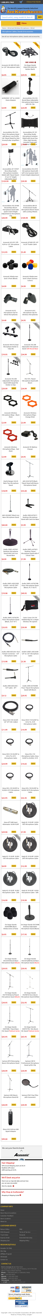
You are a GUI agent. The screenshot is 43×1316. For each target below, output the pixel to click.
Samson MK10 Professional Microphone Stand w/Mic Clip (30, 1063)
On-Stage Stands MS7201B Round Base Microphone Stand (11, 961)
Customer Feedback (6, 1216)
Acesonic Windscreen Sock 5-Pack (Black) (10, 277)
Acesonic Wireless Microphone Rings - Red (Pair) (11, 449)
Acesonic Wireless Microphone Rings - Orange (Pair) (30, 415)
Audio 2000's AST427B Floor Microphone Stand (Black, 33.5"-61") (10, 620)
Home (2, 1210)
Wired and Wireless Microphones (18, 28)
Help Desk (19, 1267)
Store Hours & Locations (8, 1213)
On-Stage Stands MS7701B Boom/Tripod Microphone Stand (11, 995)
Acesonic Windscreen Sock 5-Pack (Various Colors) (30, 278)
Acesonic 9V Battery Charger (30, 448)
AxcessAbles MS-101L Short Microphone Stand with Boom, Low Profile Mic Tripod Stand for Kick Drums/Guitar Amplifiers (10, 136)
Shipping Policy (24, 1240)
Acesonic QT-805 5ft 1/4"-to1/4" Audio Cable (30, 243)
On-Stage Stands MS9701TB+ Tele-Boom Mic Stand (30, 1029)
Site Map (3, 1251)
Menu (24, 23)
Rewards (22, 1235)
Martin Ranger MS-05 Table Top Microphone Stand (11, 483)
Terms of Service (24, 1232)
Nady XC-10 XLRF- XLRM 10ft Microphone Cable (30, 823)
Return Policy (4, 1229)
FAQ (20, 1229)
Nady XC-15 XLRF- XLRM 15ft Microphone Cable (10, 857)
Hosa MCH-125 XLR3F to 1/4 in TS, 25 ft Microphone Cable (10, 756)
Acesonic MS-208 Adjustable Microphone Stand (30, 347)
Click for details (7, 1186)
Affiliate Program (6, 1254)
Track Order (4, 1235)
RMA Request (4, 1232)
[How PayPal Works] (21, 1299)
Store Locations (5, 1218)
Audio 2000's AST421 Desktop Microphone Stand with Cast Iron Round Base (10, 552)
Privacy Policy (21, 1314)
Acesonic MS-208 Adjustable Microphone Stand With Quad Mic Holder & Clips (11, 382)
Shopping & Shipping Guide (10, 1195)
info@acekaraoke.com (18, 1282)
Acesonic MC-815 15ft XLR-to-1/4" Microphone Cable (10, 244)
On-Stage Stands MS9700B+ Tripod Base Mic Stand (11, 1029)
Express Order (5, 1238)
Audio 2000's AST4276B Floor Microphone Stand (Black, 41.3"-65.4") (30, 585)
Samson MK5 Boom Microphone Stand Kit (10, 1096)
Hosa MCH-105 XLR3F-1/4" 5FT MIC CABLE (11, 721)
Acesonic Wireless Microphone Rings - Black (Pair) (10, 415)
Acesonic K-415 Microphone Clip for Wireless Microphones (30, 312)
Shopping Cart (21, 2)
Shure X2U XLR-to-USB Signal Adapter (11, 1130)
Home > (5, 28)
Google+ (29, 1314)
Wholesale (3, 1257)
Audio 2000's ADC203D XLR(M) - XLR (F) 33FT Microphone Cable (11, 585)
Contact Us (4, 1259)
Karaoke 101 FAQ (6, 1248)
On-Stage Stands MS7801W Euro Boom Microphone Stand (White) (30, 995)
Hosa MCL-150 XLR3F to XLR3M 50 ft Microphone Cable (30, 790)
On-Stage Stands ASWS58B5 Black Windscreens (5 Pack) (10, 927)
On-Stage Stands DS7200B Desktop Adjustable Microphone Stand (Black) (30, 927)
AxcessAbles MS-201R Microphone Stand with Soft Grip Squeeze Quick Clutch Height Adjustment (30, 172)
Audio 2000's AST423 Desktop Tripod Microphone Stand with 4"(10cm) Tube (30, 552)
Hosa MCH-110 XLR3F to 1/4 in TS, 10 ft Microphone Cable (30, 722)
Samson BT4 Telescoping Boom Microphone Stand (10, 1062)
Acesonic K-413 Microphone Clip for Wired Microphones (11, 312)
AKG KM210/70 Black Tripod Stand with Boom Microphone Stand (30, 483)
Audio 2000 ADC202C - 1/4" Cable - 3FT (11, 687)
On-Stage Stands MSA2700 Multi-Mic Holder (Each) (30, 67)
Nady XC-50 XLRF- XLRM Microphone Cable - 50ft (30, 891)
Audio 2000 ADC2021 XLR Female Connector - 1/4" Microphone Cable (11, 654)
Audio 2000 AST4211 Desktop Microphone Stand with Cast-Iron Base (30, 517)
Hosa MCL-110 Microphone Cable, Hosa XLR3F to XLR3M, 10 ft (30, 756)
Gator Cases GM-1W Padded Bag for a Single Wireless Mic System (30, 620)
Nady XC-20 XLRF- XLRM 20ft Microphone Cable (30, 857)
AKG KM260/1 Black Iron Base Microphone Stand (10, 516)
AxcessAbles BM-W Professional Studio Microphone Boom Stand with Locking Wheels (30, 209)
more (14, 75)
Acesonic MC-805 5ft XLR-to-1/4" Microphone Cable (11, 66)
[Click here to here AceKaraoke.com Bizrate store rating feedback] (21, 1307)
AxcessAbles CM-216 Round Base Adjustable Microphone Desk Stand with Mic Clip (30, 101)
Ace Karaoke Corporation (20, 1313)
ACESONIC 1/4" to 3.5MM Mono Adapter (10, 99)
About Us (3, 1221)
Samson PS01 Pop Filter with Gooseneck (30, 1096)
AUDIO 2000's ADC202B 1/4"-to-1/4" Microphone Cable (30, 654)
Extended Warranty (25, 1238)
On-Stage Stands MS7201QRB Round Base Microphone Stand (30, 961)
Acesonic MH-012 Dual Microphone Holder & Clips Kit (11, 347)
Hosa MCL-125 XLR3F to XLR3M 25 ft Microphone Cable (10, 790)
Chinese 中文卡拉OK (34, 2)
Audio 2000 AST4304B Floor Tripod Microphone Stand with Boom (30, 688)
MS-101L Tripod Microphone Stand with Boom (30, 381)
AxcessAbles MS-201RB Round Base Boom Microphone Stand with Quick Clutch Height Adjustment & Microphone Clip (11, 211)
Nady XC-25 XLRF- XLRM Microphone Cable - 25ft (10, 891)
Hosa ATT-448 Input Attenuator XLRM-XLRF (11, 823)
